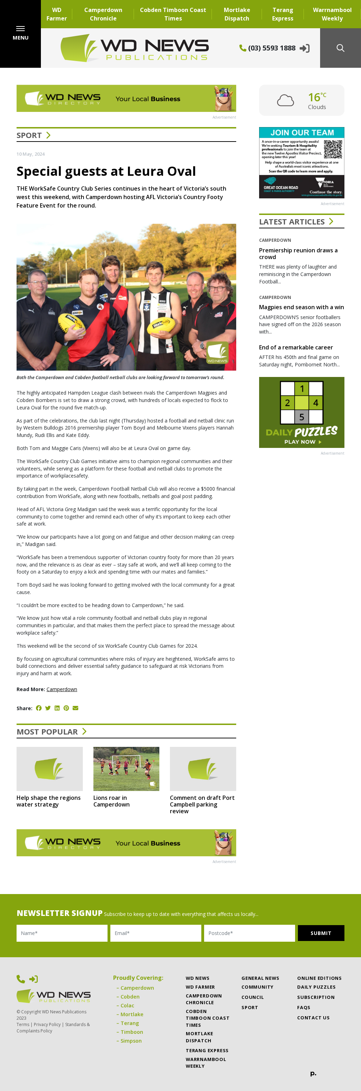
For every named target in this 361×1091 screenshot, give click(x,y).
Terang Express (282, 14)
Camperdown (62, 689)
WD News (198, 978)
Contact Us (313, 1017)
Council (252, 997)
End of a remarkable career (296, 347)
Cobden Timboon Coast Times (173, 14)
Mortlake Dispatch (237, 14)
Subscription (316, 997)
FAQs (304, 1007)
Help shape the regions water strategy (49, 801)
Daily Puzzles (316, 987)
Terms (23, 1024)
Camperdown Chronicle (103, 14)
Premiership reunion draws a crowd (298, 253)
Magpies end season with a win (301, 307)
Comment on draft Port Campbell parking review (202, 804)
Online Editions (319, 978)
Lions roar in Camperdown (111, 801)
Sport (29, 135)
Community (257, 987)
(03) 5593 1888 (270, 48)
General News (260, 978)
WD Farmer (57, 14)
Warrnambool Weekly (332, 14)
